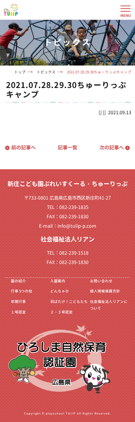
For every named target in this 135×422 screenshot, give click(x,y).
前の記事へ (23, 147)
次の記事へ (111, 147)
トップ (20, 72)
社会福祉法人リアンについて (109, 305)
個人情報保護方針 (105, 291)
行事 (21, 291)
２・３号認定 (61, 312)
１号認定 (18, 312)
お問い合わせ (101, 281)
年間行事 (18, 301)
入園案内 (57, 281)
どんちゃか (59, 291)
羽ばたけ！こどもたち (69, 301)
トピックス (46, 72)
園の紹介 (18, 281)
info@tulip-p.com (76, 226)
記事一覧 (67, 147)
